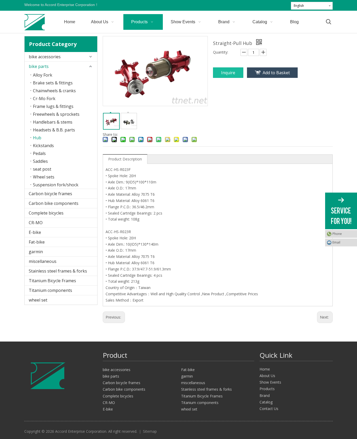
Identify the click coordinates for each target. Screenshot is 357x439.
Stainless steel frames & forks (58, 271)
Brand (265, 395)
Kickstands (43, 145)
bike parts (39, 66)
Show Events (270, 382)
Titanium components (50, 290)
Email (336, 242)
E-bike (35, 232)
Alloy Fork (42, 75)
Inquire (228, 73)
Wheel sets (43, 177)
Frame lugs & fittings (53, 106)
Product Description (125, 159)
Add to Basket (276, 73)
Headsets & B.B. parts (54, 130)
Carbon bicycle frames (50, 194)
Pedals (39, 153)
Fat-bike (37, 242)
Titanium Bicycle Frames (52, 281)
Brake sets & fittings (53, 83)
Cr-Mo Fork (44, 98)
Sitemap (150, 431)
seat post (42, 169)
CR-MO (36, 223)
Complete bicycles (46, 213)
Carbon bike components (53, 203)
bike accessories (45, 57)
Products (267, 388)
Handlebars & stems (52, 122)
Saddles (40, 161)
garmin (36, 252)
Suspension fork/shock (55, 185)
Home (265, 369)
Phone (337, 234)
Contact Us (269, 408)
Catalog (266, 402)
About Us (267, 375)
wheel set (38, 300)
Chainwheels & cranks (54, 91)
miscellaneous (42, 261)
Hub (37, 138)
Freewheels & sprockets (56, 114)
